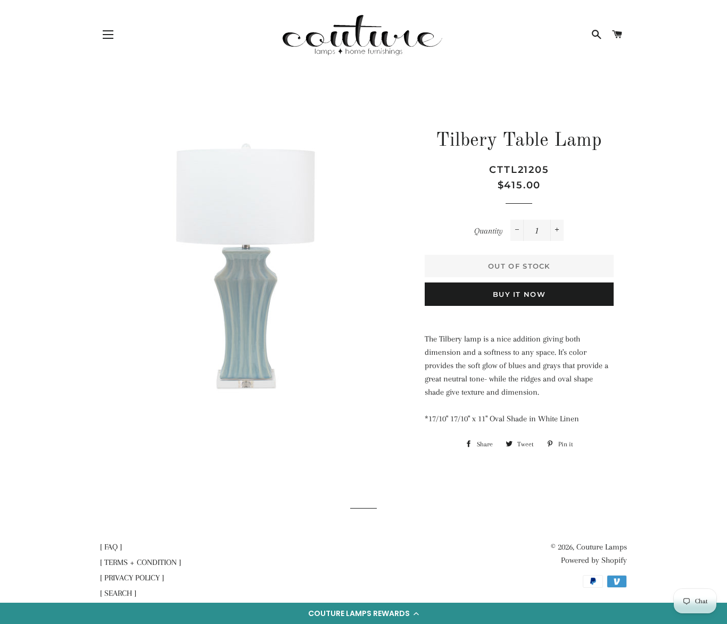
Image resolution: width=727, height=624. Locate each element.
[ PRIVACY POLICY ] (132, 578)
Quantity (488, 231)
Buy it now (519, 294)
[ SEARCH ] (118, 593)
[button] (363, 613)
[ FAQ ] (111, 547)
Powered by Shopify (594, 560)
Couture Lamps (601, 547)
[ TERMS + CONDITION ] (140, 562)
